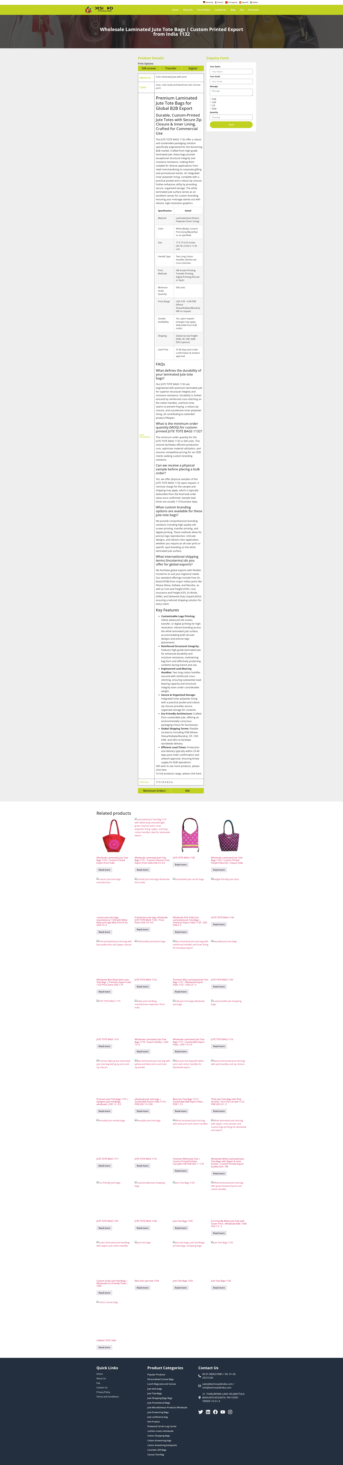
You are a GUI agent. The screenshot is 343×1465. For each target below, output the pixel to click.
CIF (213, 105)
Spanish (245, 2)
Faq (242, 9)
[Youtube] (222, 1412)
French (220, 2)
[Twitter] (200, 1412)
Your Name (215, 67)
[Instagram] (230, 1412)
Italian (255, 2)
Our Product (203, 9)
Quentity (214, 112)
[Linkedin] (208, 1412)
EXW (214, 108)
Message (214, 86)
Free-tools (253, 9)
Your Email (215, 77)
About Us (188, 9)
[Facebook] (215, 1412)
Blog (233, 9)
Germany (209, 2)
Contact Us (220, 9)
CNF (214, 102)
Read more (104, 869)
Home (175, 9)
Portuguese (232, 2)
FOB (214, 99)
